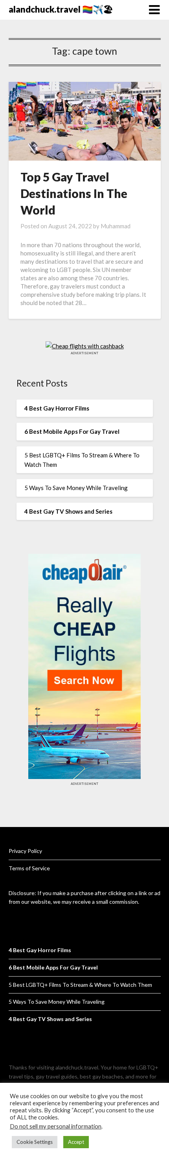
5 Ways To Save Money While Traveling (76, 487)
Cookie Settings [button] (35, 1142)
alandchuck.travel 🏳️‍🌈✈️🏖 (61, 9)
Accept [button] (76, 1142)
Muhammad (115, 225)
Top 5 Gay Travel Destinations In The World (73, 193)
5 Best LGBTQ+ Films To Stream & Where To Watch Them (80, 984)
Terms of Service (29, 868)
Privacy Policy (25, 850)
